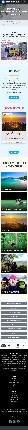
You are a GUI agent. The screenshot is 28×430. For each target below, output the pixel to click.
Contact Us (14, 395)
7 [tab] (18, 148)
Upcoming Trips (14, 382)
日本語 (15, 401)
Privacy (16, 415)
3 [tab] (9, 148)
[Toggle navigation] (24, 2)
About (14, 394)
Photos (14, 384)
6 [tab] (16, 148)
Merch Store (14, 399)
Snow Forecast (14, 386)
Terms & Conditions (9, 415)
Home (2, 21)
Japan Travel (14, 397)
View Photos (14, 51)
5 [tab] (14, 148)
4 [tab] (11, 148)
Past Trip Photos (10, 21)
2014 (17, 21)
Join (14, 380)
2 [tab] (7, 148)
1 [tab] (4, 148)
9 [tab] (23, 148)
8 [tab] (21, 148)
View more (14, 97)
